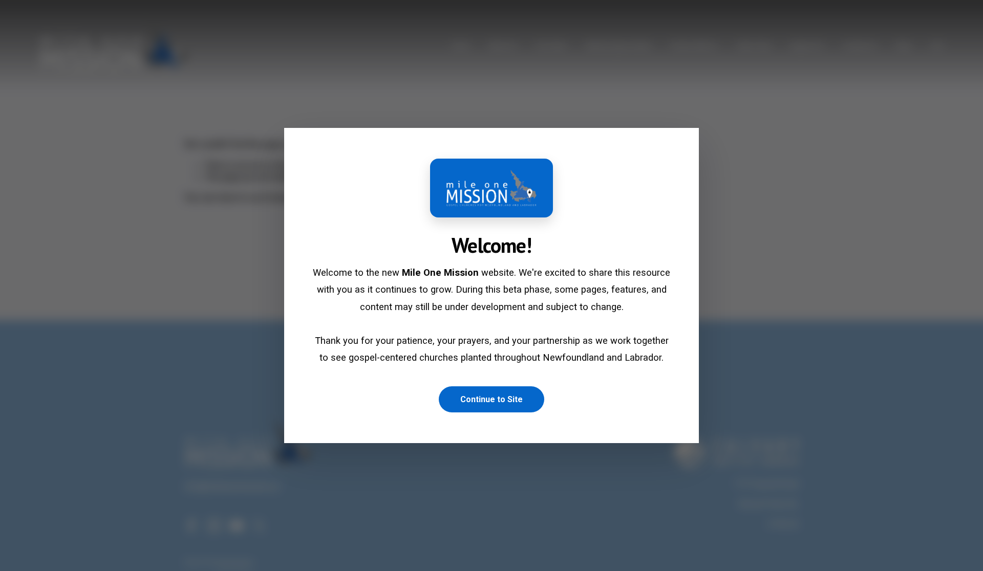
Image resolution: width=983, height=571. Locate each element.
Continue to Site (491, 399)
